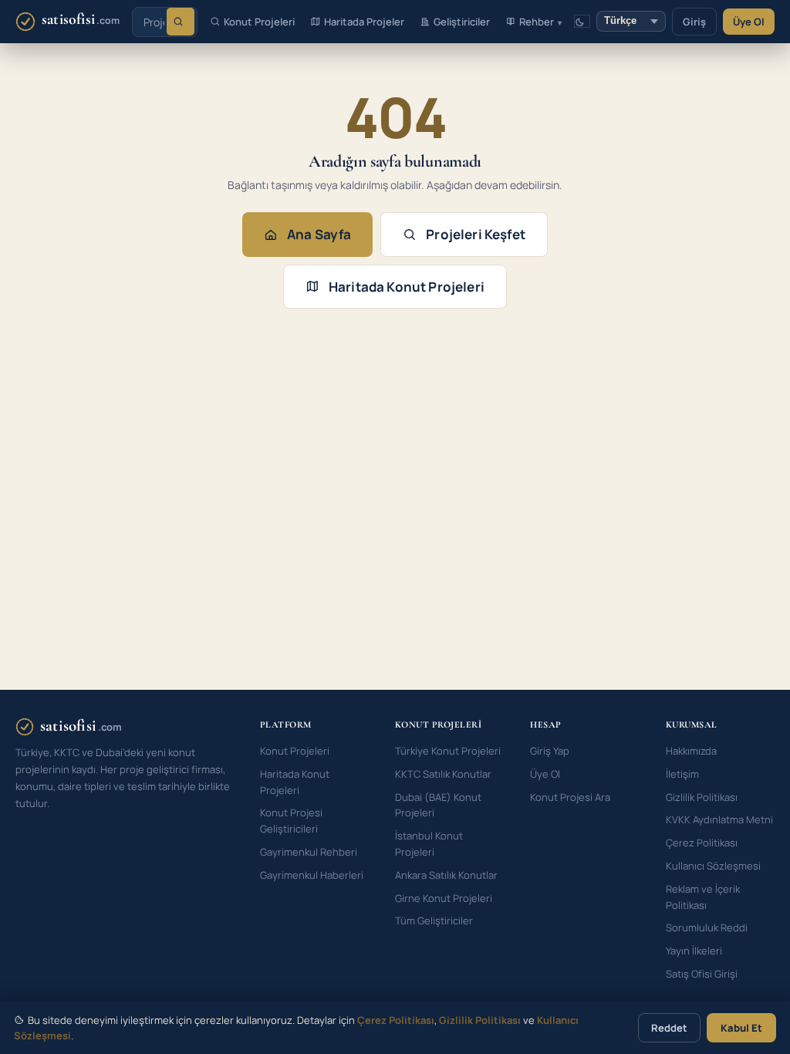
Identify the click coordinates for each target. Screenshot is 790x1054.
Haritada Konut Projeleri (406, 287)
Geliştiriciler (462, 22)
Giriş (694, 22)
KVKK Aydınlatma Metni (719, 819)
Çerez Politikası (702, 843)
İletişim (682, 774)
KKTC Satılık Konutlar (443, 774)
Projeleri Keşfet (475, 234)
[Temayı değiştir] (582, 21)
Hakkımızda (691, 751)
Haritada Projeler (364, 22)
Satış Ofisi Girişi (702, 974)
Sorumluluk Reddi (707, 927)
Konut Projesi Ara (570, 797)
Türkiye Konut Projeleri (448, 751)
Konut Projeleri (259, 22)
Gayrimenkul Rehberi (308, 852)
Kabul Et (741, 1028)
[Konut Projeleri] (180, 21)
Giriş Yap (549, 751)
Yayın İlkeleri (694, 951)
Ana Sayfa (319, 234)
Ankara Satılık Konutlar (446, 875)
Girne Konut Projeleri (443, 898)
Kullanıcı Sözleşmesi (713, 866)
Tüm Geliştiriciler (434, 920)
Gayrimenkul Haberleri (311, 875)
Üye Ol (749, 22)
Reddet (669, 1028)
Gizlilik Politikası (702, 797)
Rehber (536, 22)
